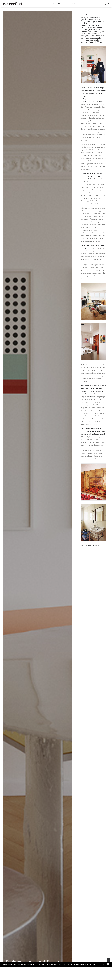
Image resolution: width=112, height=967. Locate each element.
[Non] (110, 964)
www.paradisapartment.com (90, 545)
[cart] (107, 3)
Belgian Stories (61, 4)
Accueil (52, 4)
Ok (108, 964)
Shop (81, 4)
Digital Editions (73, 4)
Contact (96, 4)
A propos (88, 4)
